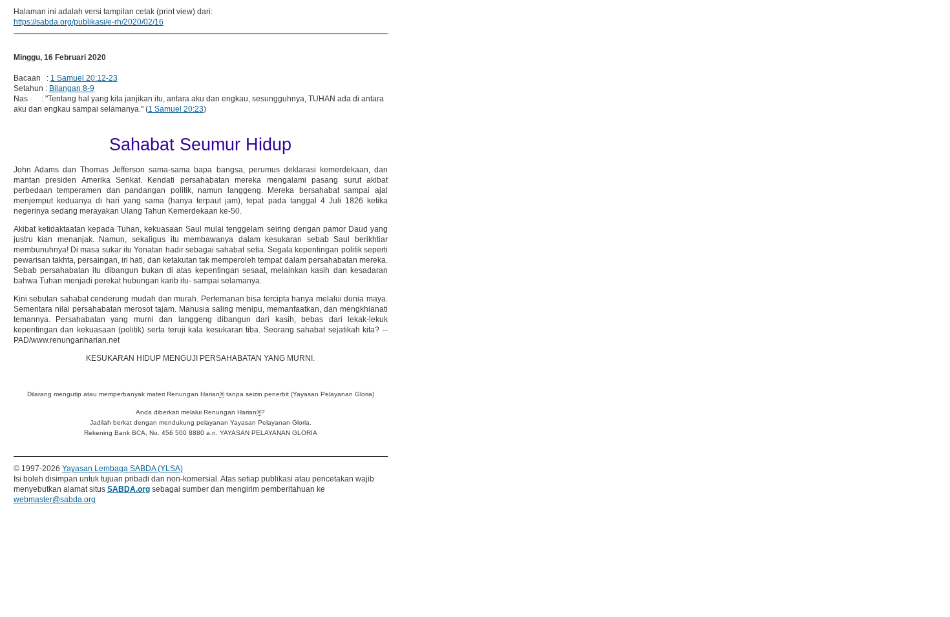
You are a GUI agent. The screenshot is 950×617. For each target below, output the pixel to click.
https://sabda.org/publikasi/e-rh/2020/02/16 (89, 21)
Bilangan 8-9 (71, 88)
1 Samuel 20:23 (176, 109)
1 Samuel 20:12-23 (84, 78)
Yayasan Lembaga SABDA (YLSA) (122, 468)
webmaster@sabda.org (55, 499)
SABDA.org (128, 489)
